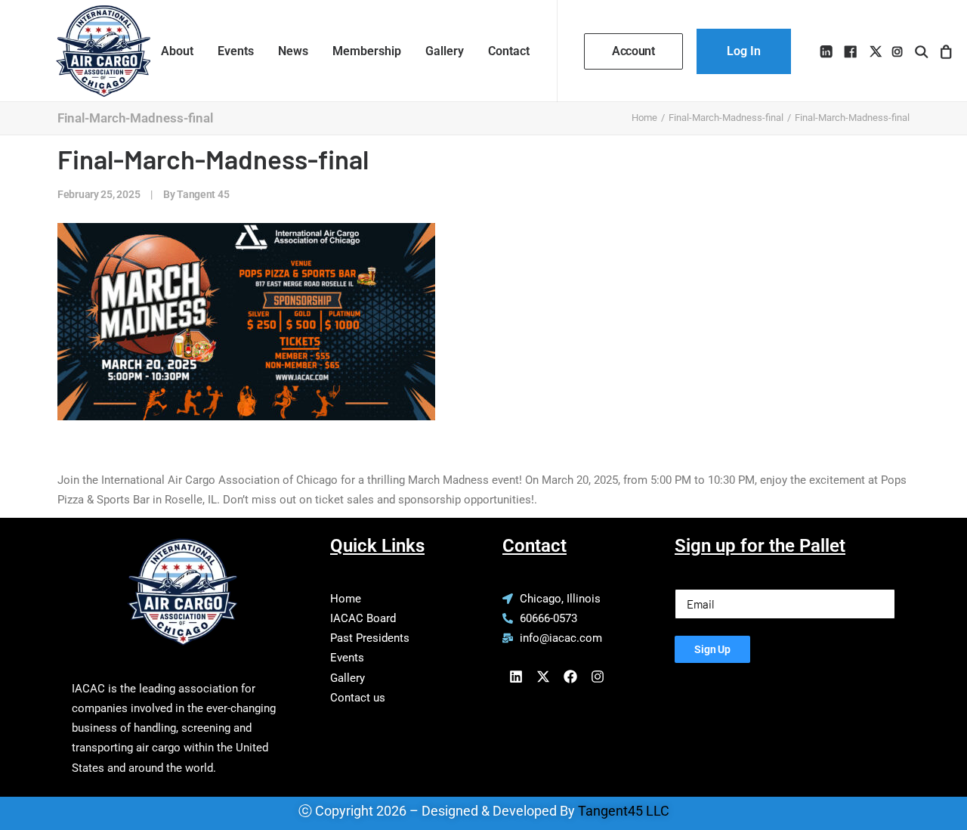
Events (236, 51)
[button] (827, 51)
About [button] (177, 51)
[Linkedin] (516, 676)
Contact (509, 51)
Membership (366, 51)
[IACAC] (88, 51)
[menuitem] (177, 51)
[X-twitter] (543, 676)
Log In (744, 51)
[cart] (944, 51)
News (293, 51)
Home (644, 117)
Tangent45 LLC (623, 811)
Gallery (444, 51)
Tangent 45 (203, 194)
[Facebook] (570, 676)
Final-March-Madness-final (726, 117)
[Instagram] (597, 676)
